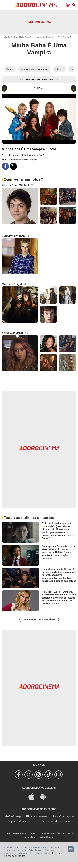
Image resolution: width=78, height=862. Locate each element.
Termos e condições (50, 833)
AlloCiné (9, 816)
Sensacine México (52, 821)
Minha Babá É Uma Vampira (31, 37)
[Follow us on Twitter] (29, 774)
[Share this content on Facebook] (5, 166)
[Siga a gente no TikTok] (49, 774)
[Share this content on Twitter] (13, 166)
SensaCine (58, 816)
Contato (33, 833)
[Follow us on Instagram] (39, 774)
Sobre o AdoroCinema (15, 833)
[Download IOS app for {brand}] (33, 796)
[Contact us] (59, 774)
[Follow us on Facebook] (19, 774)
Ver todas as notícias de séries (39, 619)
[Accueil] (36, 5)
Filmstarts (32, 816)
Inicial (6, 37)
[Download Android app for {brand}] (44, 796)
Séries (14, 37)
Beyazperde (15, 821)
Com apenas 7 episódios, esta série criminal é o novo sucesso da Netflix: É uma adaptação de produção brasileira (58, 552)
